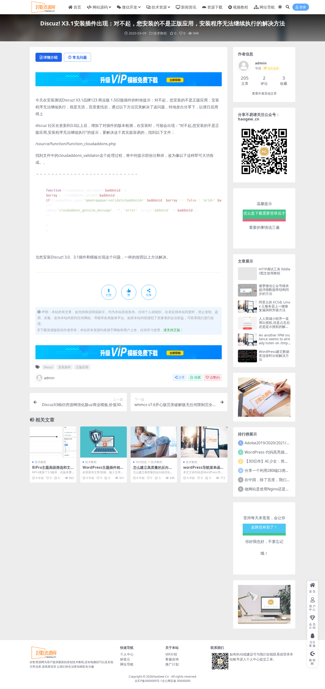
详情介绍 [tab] (50, 57)
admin (49, 377)
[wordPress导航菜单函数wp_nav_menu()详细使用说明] (204, 441)
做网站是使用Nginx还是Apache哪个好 (277, 489)
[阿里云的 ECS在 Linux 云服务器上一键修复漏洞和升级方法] (247, 306)
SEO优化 (141, 462)
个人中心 (126, 654)
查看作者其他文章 (264, 93)
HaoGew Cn (161, 677)
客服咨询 (172, 659)
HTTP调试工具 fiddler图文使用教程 (274, 271)
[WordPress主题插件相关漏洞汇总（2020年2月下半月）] (103, 441)
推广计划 (172, 664)
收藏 (197, 377)
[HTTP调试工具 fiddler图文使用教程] (247, 273)
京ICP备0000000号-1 (148, 681)
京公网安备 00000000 (176, 681)
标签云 (125, 659)
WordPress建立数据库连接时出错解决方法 (274, 355)
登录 (302, 7)
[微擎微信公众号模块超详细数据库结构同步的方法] (247, 290)
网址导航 (126, 664)
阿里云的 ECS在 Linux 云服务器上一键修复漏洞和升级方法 (274, 306)
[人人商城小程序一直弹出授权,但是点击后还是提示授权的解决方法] (247, 323)
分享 (181, 377)
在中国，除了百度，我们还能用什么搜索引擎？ (285, 479)
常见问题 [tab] (80, 57)
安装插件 (64, 367)
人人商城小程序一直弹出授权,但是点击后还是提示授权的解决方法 (274, 324)
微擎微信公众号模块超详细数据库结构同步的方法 (274, 289)
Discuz (48, 367)
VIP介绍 (171, 654)
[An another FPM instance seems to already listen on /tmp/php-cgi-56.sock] (247, 339)
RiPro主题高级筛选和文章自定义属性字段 (51, 469)
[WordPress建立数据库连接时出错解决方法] (247, 356)
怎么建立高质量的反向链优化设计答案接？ (152, 469)
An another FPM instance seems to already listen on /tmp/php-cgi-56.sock (274, 341)
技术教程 (160, 33)
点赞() (215, 377)
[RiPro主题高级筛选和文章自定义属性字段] (53, 441)
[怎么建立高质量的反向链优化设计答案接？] (154, 441)
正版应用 (82, 367)
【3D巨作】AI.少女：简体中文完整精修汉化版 (284, 461)
